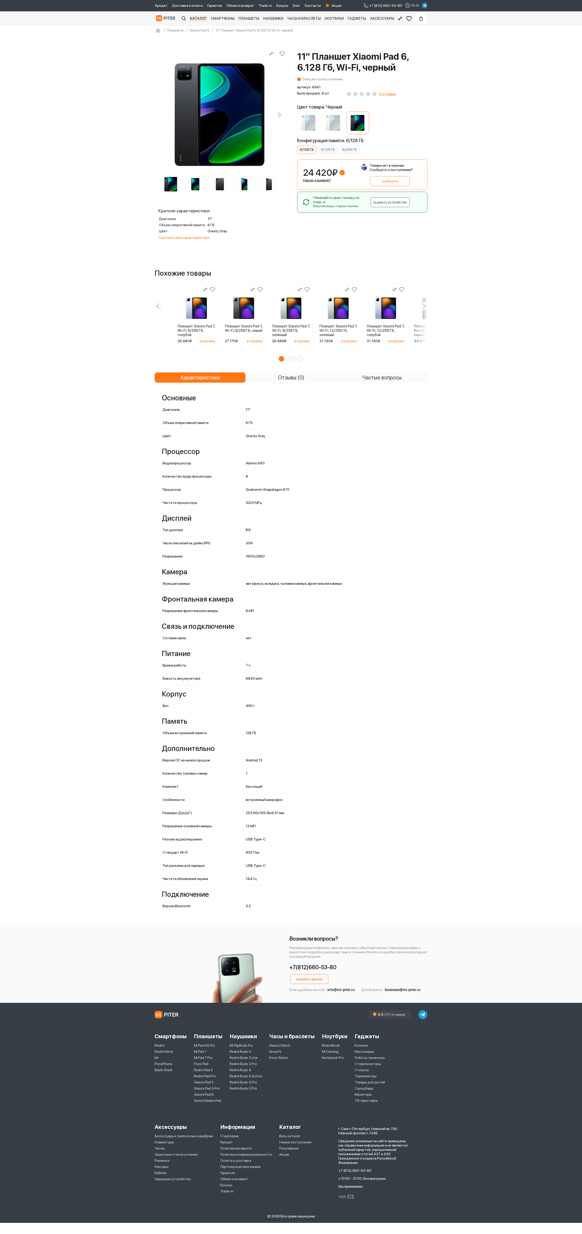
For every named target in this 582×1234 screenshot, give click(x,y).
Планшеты (248, 18)
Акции (336, 5)
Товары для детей (370, 1082)
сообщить (390, 181)
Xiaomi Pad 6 (204, 1094)
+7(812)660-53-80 (312, 967)
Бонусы (282, 5)
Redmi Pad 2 (203, 1070)
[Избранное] (409, 18)
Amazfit (275, 1051)
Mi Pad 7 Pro (203, 1058)
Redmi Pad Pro (205, 1076)
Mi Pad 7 (200, 1051)
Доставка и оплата (187, 5)
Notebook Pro (333, 1058)
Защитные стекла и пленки (176, 1154)
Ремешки (162, 1160)
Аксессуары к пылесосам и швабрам (184, 1136)
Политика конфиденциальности (246, 1154)
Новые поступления (295, 1142)
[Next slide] (279, 114)
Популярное (289, 1148)
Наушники (273, 18)
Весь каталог (290, 1136)
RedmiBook (331, 1045)
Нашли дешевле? (317, 180)
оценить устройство (390, 202)
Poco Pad (201, 1064)
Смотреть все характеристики (183, 237)
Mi (156, 1058)
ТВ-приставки (366, 1100)
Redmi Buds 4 (240, 1070)
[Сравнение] (400, 18)
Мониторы (363, 1094)
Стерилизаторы (368, 1064)
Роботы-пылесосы (370, 1058)
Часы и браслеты (304, 18)
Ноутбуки (334, 18)
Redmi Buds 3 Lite (244, 1058)
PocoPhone (163, 1064)
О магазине (229, 1136)
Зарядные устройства (173, 1179)
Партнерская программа (240, 1167)
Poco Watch (278, 1058)
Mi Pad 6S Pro (204, 1045)
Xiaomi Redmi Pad (207, 1100)
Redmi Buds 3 (240, 1051)
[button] (281, 359)
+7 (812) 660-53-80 (354, 1170)
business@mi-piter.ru (402, 990)
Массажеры (364, 1051)
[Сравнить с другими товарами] (271, 54)
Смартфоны (223, 18)
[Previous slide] (160, 114)
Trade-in (265, 5)
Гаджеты (357, 18)
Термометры (365, 1076)
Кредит (161, 5)
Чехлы (160, 1148)
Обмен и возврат (240, 5)
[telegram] (424, 5)
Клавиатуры (164, 1142)
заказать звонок (309, 979)
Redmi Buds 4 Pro (243, 1082)
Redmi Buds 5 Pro (243, 1088)
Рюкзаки (161, 1167)
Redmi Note (164, 1051)
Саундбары (364, 1088)
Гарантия (214, 5)
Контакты (313, 5)
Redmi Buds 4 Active (246, 1076)
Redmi (159, 1045)
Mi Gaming (330, 1051)
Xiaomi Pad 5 (204, 1082)
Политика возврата (236, 1148)
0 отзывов (387, 94)
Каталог (198, 18)
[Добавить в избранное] (282, 54)
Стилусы (362, 1070)
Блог (296, 5)
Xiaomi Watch (279, 1045)
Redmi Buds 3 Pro (243, 1064)
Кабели (160, 1173)
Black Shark (164, 1070)
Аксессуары (382, 18)
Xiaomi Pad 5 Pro (207, 1088)
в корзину (207, 341)
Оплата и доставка (235, 1160)
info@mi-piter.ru (341, 990)
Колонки (361, 1045)
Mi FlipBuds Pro (241, 1045)
